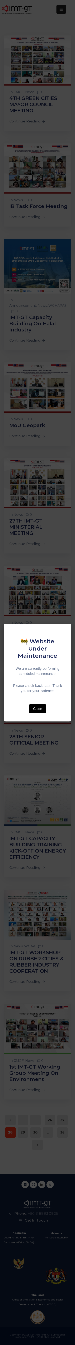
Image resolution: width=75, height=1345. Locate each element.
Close (37, 709)
